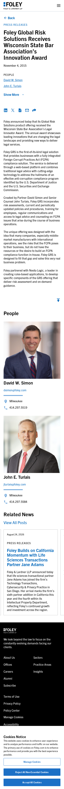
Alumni (8, 678)
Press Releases (16, 24)
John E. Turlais (12, 86)
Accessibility (11, 724)
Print (20, 110)
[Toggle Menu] (58, 5)
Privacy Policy (12, 703)
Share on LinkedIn (6, 110)
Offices (8, 664)
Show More (11, 94)
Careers (8, 671)
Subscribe (10, 685)
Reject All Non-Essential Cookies (32, 772)
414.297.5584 (18, 501)
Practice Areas (42, 664)
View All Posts (15, 522)
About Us (9, 657)
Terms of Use (11, 696)
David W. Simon (13, 80)
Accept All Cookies (31, 782)
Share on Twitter (13, 110)
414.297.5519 (18, 407)
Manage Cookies (32, 761)
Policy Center (12, 710)
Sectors (37, 657)
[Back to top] (58, 301)
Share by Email (27, 110)
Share (34, 110)
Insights (38, 671)
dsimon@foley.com (15, 390)
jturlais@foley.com (15, 484)
